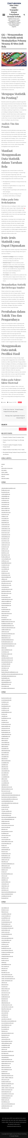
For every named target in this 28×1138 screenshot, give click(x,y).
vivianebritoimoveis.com (7, 956)
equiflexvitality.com (6, 629)
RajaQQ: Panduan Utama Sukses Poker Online (14, 449)
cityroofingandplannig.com (7, 819)
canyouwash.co (5, 704)
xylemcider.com (5, 884)
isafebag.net (4, 970)
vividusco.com (4, 516)
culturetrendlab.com (6, 601)
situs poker (17, 1124)
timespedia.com (5, 994)
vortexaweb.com (5, 526)
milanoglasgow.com (6, 1063)
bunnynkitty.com (5, 1027)
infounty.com (4, 829)
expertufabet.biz (5, 742)
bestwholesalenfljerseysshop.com (9, 799)
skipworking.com (5, 988)
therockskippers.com (6, 1069)
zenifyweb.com (4, 615)
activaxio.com (4, 571)
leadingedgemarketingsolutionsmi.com (10, 795)
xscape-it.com (4, 809)
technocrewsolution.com (7, 952)
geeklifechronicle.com (6, 581)
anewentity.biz (4, 1013)
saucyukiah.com (5, 907)
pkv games (4, 470)
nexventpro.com (5, 540)
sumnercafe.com (5, 859)
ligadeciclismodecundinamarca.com (9, 672)
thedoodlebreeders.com (7, 841)
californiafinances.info (6, 1043)
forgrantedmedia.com (6, 934)
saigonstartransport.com (7, 1033)
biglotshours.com (5, 730)
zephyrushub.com (5, 494)
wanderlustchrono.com (6, 599)
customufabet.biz (5, 770)
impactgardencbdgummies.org (8, 892)
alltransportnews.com (6, 787)
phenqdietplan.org (5, 857)
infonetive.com (4, 1037)
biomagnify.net (4, 898)
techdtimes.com (5, 708)
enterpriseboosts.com (6, 974)
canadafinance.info (5, 1045)
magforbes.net (4, 958)
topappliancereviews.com (7, 1093)
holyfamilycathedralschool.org (8, 676)
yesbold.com (4, 716)
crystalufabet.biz (5, 776)
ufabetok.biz (4, 778)
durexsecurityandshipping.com (8, 817)
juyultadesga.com (5, 823)
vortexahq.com (5, 518)
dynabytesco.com (5, 573)
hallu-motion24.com (6, 1067)
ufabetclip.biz (4, 740)
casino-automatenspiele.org (8, 978)
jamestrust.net (4, 984)
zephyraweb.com (5, 524)
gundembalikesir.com (6, 712)
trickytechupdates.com (6, 1095)
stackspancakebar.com (6, 1059)
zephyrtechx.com (5, 542)
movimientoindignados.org (7, 863)
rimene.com (4, 1049)
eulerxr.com (4, 607)
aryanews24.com (5, 807)
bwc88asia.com (4, 833)
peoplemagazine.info (6, 700)
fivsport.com (4, 851)
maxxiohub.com (5, 522)
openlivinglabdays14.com (7, 801)
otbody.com (4, 982)
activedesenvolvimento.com (8, 633)
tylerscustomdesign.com (7, 938)
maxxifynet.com (5, 506)
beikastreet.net (5, 909)
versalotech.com (5, 565)
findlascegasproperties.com (8, 621)
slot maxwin (16, 1122)
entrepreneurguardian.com (7, 645)
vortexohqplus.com (6, 559)
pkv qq (3, 476)
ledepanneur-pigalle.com (7, 1051)
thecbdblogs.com (5, 1101)
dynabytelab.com (5, 498)
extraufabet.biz (5, 756)
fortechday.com (5, 686)
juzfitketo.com (4, 888)
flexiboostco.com (5, 490)
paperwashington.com (6, 649)
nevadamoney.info (5, 1047)
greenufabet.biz (5, 752)
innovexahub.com (5, 508)
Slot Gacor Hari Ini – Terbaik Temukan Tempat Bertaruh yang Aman (13, 410)
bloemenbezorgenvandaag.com (8, 1021)
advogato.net (4, 968)
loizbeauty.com (5, 990)
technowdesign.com (6, 815)
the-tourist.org (5, 966)
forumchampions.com (6, 922)
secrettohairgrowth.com (7, 1023)
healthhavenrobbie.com (7, 623)
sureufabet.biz (4, 768)
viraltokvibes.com (5, 954)
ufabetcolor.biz (5, 754)
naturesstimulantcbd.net (7, 894)
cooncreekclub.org (5, 916)
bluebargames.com (5, 924)
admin (4, 402)
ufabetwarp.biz (5, 738)
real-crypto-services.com (7, 825)
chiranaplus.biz (5, 1057)
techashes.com (5, 702)
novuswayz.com (5, 546)
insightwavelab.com (6, 591)
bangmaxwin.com (5, 1035)
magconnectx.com (5, 666)
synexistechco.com (5, 512)
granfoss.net (4, 1071)
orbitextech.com (5, 611)
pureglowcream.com (6, 1019)
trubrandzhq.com (5, 536)
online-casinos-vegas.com (7, 1087)
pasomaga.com (4, 890)
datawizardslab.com (6, 577)
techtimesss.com (5, 942)
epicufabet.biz (4, 774)
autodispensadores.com (7, 658)
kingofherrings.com (6, 1008)
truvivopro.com (5, 514)
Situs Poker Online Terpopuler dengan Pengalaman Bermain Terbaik (14, 11)
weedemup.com (5, 651)
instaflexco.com (5, 552)
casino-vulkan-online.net (7, 1077)
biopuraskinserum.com (6, 1041)
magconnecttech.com (6, 613)
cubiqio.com (4, 579)
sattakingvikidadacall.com (7, 639)
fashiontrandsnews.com (7, 789)
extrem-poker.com (5, 835)
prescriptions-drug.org (7, 950)
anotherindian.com (5, 881)
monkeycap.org (5, 960)
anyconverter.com (5, 992)
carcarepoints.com (5, 839)
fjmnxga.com (4, 1031)
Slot (19, 402)
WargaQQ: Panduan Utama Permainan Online (13, 437)
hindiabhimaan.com (5, 1097)
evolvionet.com (5, 500)
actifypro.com (4, 548)
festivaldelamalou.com (6, 926)
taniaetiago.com (5, 886)
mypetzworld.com (5, 827)
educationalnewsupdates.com (8, 488)
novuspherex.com (5, 530)
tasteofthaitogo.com (6, 1025)
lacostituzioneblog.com (7, 873)
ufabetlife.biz (4, 758)
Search (4, 424)
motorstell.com (5, 946)
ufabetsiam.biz (4, 746)
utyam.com (4, 871)
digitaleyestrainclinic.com (7, 1083)
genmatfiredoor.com (6, 619)
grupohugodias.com (6, 843)
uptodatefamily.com (6, 867)
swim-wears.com (5, 932)
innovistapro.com (5, 554)
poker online (4, 472)
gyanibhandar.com (5, 736)
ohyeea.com (4, 875)
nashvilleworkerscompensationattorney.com (12, 674)
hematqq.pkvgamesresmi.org (14, 1126)
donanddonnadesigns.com (7, 625)
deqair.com (4, 845)
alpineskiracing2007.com (7, 1075)
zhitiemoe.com (5, 877)
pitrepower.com (5, 1079)
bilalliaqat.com (4, 655)
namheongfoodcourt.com (7, 1061)
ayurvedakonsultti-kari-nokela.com (9, 803)
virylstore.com (4, 944)
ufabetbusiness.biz (5, 750)
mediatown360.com (6, 1081)
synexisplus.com (5, 502)
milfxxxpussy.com (5, 865)
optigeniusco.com (5, 528)
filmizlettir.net (4, 912)
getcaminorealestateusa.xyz (8, 688)
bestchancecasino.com (6, 653)
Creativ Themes (15, 1136)
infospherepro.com (6, 583)
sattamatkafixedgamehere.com (8, 643)
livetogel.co (4, 617)
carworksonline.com (6, 940)
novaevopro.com (5, 532)
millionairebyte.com (6, 684)
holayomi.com (4, 670)
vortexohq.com (5, 587)
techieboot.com (5, 710)
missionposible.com (6, 1085)
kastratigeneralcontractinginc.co (9, 797)
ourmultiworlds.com (6, 914)
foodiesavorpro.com (6, 585)
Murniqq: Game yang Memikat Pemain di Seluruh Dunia (14, 417)
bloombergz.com (5, 972)
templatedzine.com (6, 853)
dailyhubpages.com (5, 635)
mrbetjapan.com (5, 1011)
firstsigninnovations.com (7, 928)
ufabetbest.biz (4, 766)
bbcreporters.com (5, 791)
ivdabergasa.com (5, 821)
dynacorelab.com (5, 510)
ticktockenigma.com (6, 605)
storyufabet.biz (5, 772)
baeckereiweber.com (6, 698)
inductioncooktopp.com (7, 660)
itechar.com (4, 714)
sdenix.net (3, 962)
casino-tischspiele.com (6, 980)
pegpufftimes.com (5, 918)
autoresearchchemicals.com (8, 1103)
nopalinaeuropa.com (6, 896)
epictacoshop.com (5, 1039)
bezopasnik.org (5, 1029)
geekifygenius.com (5, 609)
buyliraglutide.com (5, 732)
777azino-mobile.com (6, 811)
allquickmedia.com (5, 1002)
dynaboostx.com (5, 550)
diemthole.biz (4, 998)
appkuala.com (4, 1015)
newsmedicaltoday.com (6, 662)
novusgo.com (4, 595)
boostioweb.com (5, 492)
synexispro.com (5, 668)
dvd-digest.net (4, 1053)
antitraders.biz (4, 805)
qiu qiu (3, 464)
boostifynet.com (5, 538)
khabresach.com (5, 1099)
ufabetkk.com (4, 1000)
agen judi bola (16, 1118)
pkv (3, 1118)
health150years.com (6, 948)
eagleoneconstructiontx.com (8, 627)
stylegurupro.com (5, 575)
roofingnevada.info (5, 664)
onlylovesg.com (5, 631)
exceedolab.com (5, 569)
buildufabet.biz (4, 785)
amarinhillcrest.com (6, 964)
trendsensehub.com (6, 603)
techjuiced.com (5, 722)
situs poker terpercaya (6, 468)
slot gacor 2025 (8, 1118)
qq (2, 466)
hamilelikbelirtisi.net (6, 563)
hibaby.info (4, 647)
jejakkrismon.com (5, 996)
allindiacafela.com (5, 1073)
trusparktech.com (5, 534)
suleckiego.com (5, 1107)
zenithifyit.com (5, 520)
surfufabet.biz (4, 764)
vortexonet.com (5, 504)
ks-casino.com (4, 837)
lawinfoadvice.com (5, 855)
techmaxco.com (5, 567)
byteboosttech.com (6, 724)
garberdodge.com (5, 930)
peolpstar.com (4, 936)
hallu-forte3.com (5, 1065)
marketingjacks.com (6, 1091)
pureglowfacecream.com (7, 1006)
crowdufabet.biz (5, 782)
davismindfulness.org (6, 682)
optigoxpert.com (5, 544)
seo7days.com (4, 1017)
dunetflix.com (4, 861)
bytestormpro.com (5, 597)
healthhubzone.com (6, 718)
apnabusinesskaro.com (6, 1105)
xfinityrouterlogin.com (6, 1089)
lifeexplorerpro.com (6, 593)
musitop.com (4, 869)
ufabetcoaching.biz (5, 680)
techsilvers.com (5, 847)
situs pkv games (5, 474)
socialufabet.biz (5, 762)
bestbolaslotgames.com (7, 641)
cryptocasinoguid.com (6, 793)
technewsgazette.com (6, 1004)
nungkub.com (4, 879)
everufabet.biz (4, 780)
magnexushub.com (5, 726)
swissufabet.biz (5, 748)
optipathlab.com (5, 496)
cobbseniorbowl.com (6, 813)
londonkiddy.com (5, 678)
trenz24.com (4, 986)
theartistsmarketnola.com (7, 1055)
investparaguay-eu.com (7, 831)
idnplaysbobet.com (5, 637)
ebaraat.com (4, 720)
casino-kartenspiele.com (7, 976)
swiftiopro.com (5, 561)
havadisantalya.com (5, 706)
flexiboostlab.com (5, 556)
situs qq (3, 1120)
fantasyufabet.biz (5, 744)
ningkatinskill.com (5, 849)
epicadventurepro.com (6, 589)
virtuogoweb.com (5, 728)
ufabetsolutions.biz (6, 760)
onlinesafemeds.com (6, 734)
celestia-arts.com (5, 920)
